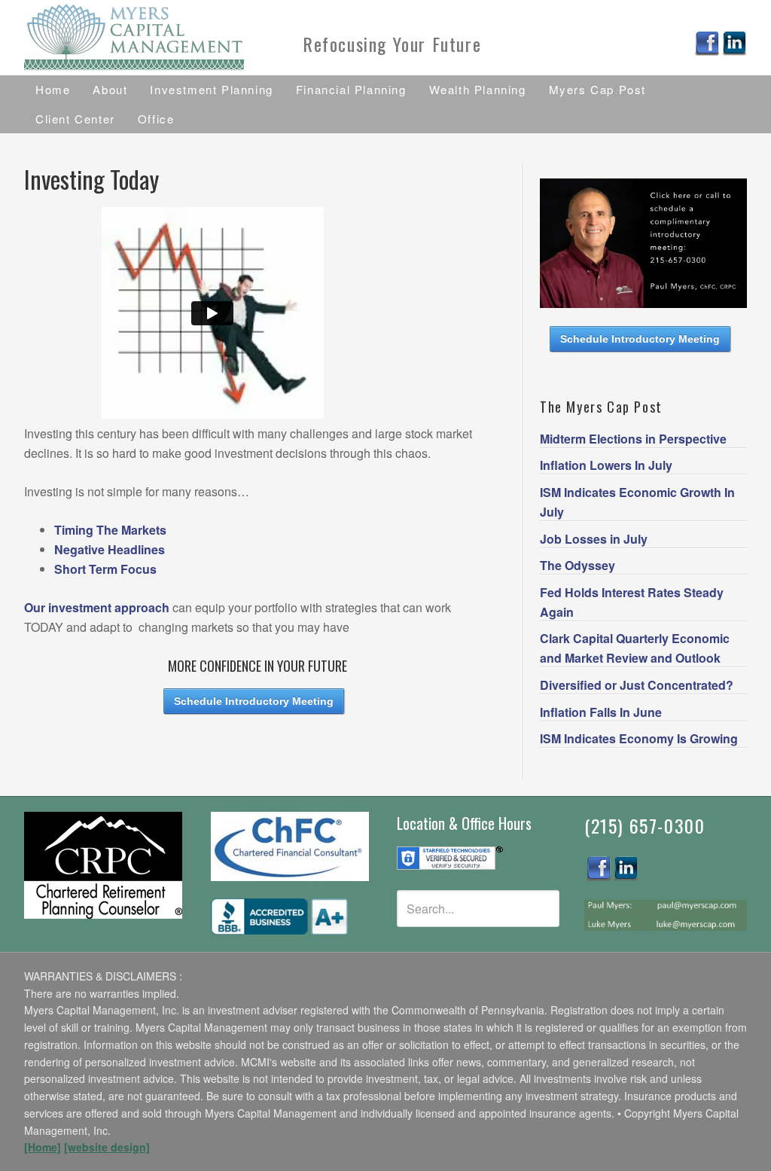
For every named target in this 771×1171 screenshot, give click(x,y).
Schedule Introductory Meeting (254, 701)
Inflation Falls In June (601, 712)
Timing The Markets (110, 529)
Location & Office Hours (464, 823)
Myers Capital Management (137, 37)
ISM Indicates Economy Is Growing (639, 738)
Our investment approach (96, 607)
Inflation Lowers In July (606, 465)
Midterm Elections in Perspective (633, 438)
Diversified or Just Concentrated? (636, 685)
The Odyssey (577, 565)
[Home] (42, 1146)
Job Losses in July (594, 538)
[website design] (107, 1146)
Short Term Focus (105, 569)
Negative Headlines (109, 549)
